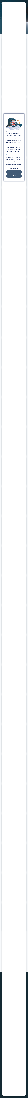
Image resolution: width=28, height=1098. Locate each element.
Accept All (14, 172)
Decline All (14, 175)
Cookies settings (14, 168)
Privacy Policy (9, 154)
